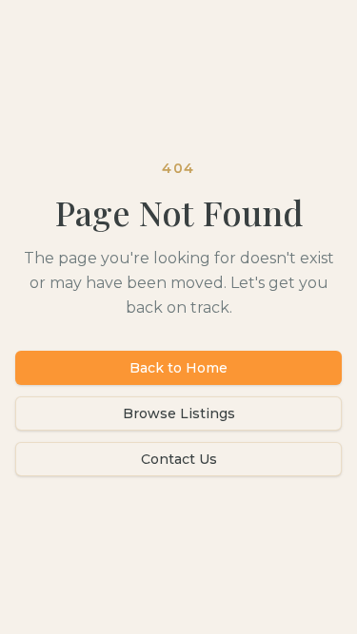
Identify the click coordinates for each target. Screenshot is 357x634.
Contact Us (179, 459)
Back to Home (178, 367)
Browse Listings (179, 413)
